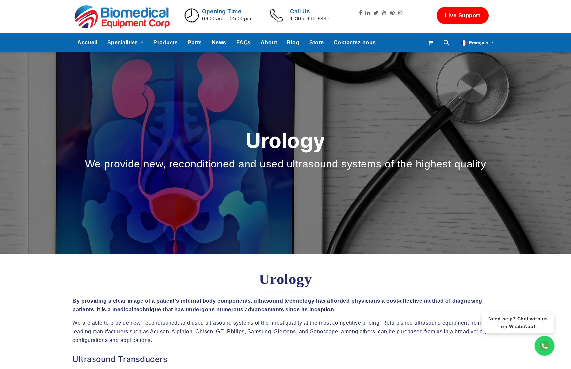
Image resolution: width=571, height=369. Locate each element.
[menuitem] (87, 42)
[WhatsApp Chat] (544, 346)
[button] (447, 43)
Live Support (462, 15)
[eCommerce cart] (430, 43)
